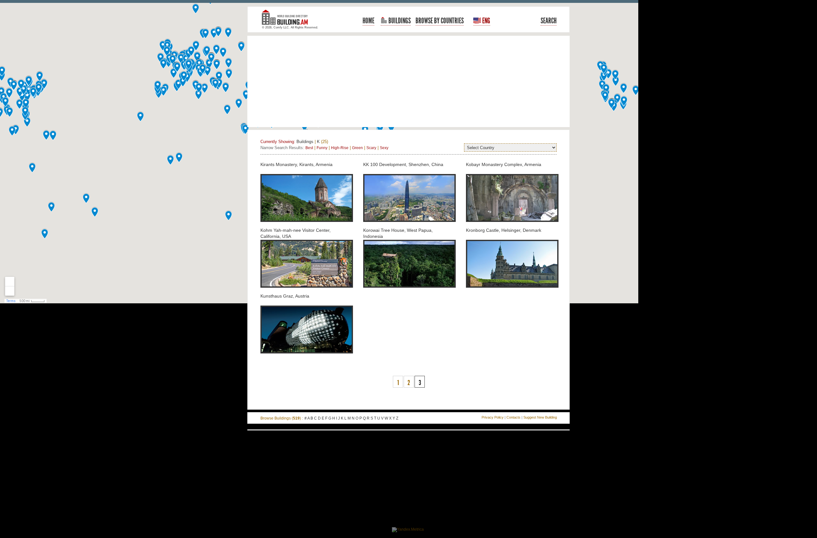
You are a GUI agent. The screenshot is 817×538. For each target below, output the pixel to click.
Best (309, 148)
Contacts (513, 417)
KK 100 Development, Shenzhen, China (403, 164)
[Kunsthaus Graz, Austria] (306, 357)
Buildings (399, 20)
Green (357, 148)
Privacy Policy (493, 417)
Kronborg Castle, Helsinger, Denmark (503, 230)
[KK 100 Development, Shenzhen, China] (409, 225)
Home (368, 20)
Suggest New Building (540, 417)
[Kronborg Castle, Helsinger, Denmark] (512, 291)
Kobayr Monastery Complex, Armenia (503, 164)
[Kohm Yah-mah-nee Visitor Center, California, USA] (306, 291)
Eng (485, 20)
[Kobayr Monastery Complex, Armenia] (512, 225)
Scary (371, 148)
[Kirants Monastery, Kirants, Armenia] (306, 225)
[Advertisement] (408, 81)
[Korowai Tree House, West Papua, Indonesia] (409, 291)
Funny (322, 148)
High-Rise (340, 148)
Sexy (384, 148)
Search (549, 20)
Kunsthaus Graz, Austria (284, 296)
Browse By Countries (440, 20)
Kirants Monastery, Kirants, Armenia (296, 164)
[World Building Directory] (287, 20)
